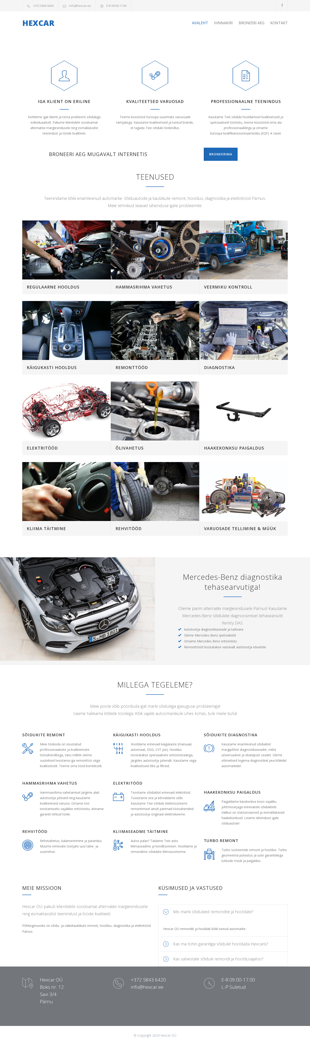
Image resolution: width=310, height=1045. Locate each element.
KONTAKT (279, 22)
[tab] (223, 911)
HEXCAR (38, 23)
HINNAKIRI (223, 22)
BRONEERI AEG (251, 22)
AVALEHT (200, 22)
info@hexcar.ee (80, 6)
